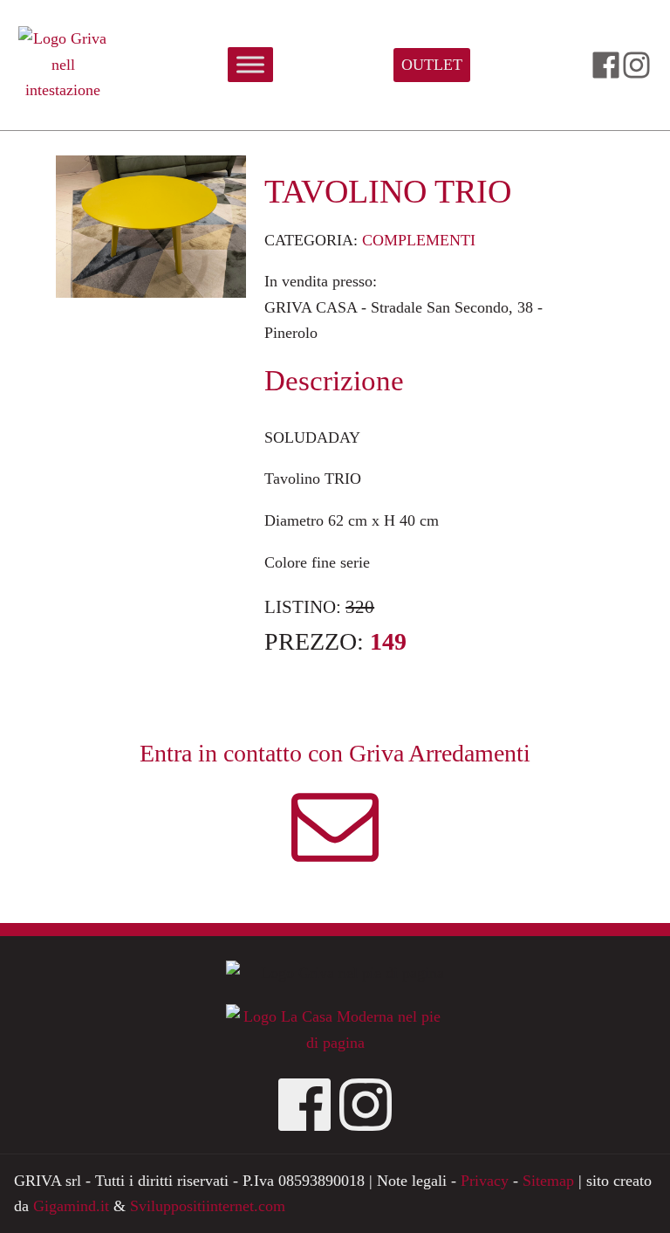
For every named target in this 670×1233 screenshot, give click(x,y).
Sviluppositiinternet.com (207, 1206)
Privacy (485, 1180)
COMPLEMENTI (418, 240)
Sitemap (548, 1180)
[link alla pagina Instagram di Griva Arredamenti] (636, 65)
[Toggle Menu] (250, 65)
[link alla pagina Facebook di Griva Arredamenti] (606, 65)
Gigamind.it (71, 1206)
